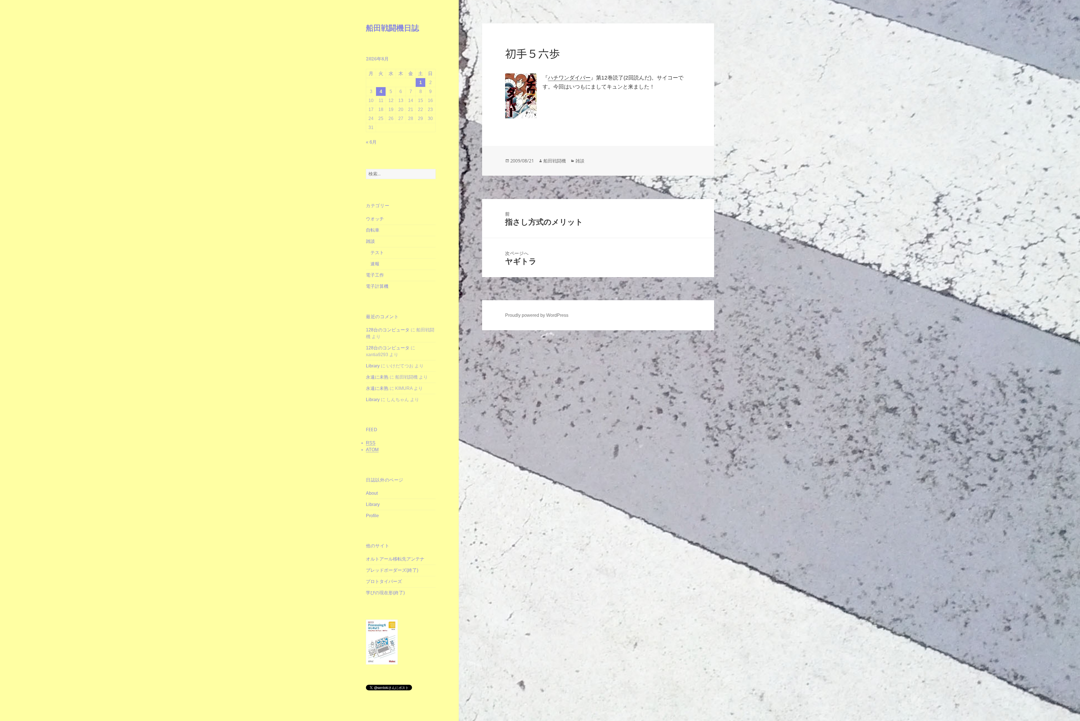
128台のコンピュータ (388, 329)
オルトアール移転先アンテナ (395, 559)
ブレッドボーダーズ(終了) (392, 570)
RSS (370, 442)
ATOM (372, 449)
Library (373, 365)
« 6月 (371, 142)
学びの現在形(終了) (385, 592)
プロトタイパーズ (384, 581)
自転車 (372, 230)
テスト (377, 252)
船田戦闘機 (554, 161)
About (372, 493)
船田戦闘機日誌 (392, 27)
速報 (374, 263)
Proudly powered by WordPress (536, 315)
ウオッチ (375, 218)
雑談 (370, 241)
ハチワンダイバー (569, 78)
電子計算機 (377, 286)
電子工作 (375, 275)
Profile (372, 515)
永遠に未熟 (377, 377)
